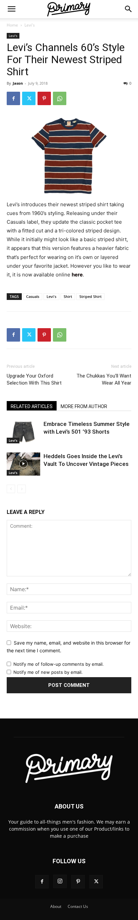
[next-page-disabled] (21, 489)
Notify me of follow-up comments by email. (58, 664)
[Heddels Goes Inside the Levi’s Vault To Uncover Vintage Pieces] (23, 464)
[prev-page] (11, 489)
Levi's (29, 25)
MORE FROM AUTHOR (84, 406)
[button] (11, 9)
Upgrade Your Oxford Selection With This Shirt (34, 379)
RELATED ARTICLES (32, 406)
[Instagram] (60, 881)
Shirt (68, 296)
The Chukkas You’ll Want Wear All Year (103, 379)
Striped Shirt (90, 296)
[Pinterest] (44, 98)
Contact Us (78, 906)
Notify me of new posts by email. (48, 672)
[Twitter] (29, 98)
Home (12, 25)
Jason (18, 83)
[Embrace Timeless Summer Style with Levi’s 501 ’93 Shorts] (23, 431)
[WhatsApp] (59, 98)
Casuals (32, 296)
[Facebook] (13, 98)
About (55, 906)
